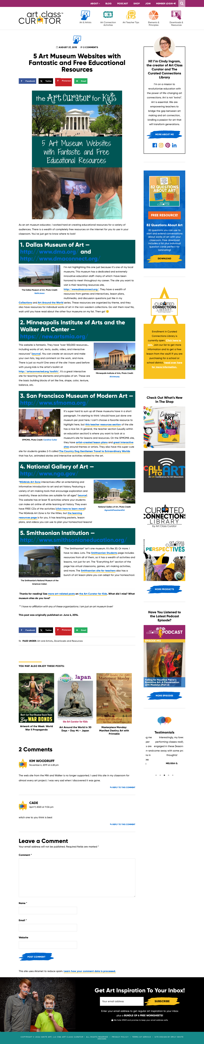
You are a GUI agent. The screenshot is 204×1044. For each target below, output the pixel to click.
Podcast (122, 3)
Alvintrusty (114, 376)
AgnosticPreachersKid (114, 510)
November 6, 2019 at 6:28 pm (44, 765)
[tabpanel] (164, 750)
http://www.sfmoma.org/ (54, 402)
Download (164, 258)
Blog (108, 3)
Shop (137, 3)
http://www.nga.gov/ (49, 473)
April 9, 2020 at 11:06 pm (41, 807)
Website (23, 937)
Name (23, 903)
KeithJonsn (40, 293)
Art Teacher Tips (131, 22)
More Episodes (164, 695)
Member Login (164, 3)
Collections (25, 302)
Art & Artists (85, 22)
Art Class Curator (41, 17)
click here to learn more (70, 508)
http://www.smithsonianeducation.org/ (73, 539)
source (36, 353)
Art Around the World (50, 302)
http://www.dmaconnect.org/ (60, 258)
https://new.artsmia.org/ (54, 336)
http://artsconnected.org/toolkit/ (39, 371)
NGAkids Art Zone (30, 481)
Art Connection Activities (108, 23)
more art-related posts (61, 593)
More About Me (164, 134)
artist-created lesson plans (92, 442)
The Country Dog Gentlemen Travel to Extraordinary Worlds (94, 451)
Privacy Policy (120, 1037)
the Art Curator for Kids (93, 593)
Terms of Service (141, 1037)
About (94, 3)
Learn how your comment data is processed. (90, 971)
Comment (25, 854)
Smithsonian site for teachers (98, 570)
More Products (164, 589)
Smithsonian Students (104, 552)
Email (23, 920)
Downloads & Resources (176, 23)
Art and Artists (45, 641)
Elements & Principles (153, 23)
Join (148, 3)
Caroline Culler (50, 440)
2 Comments (90, 47)
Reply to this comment (123, 787)
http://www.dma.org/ (49, 251)
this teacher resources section (103, 424)
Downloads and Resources (68, 641)
